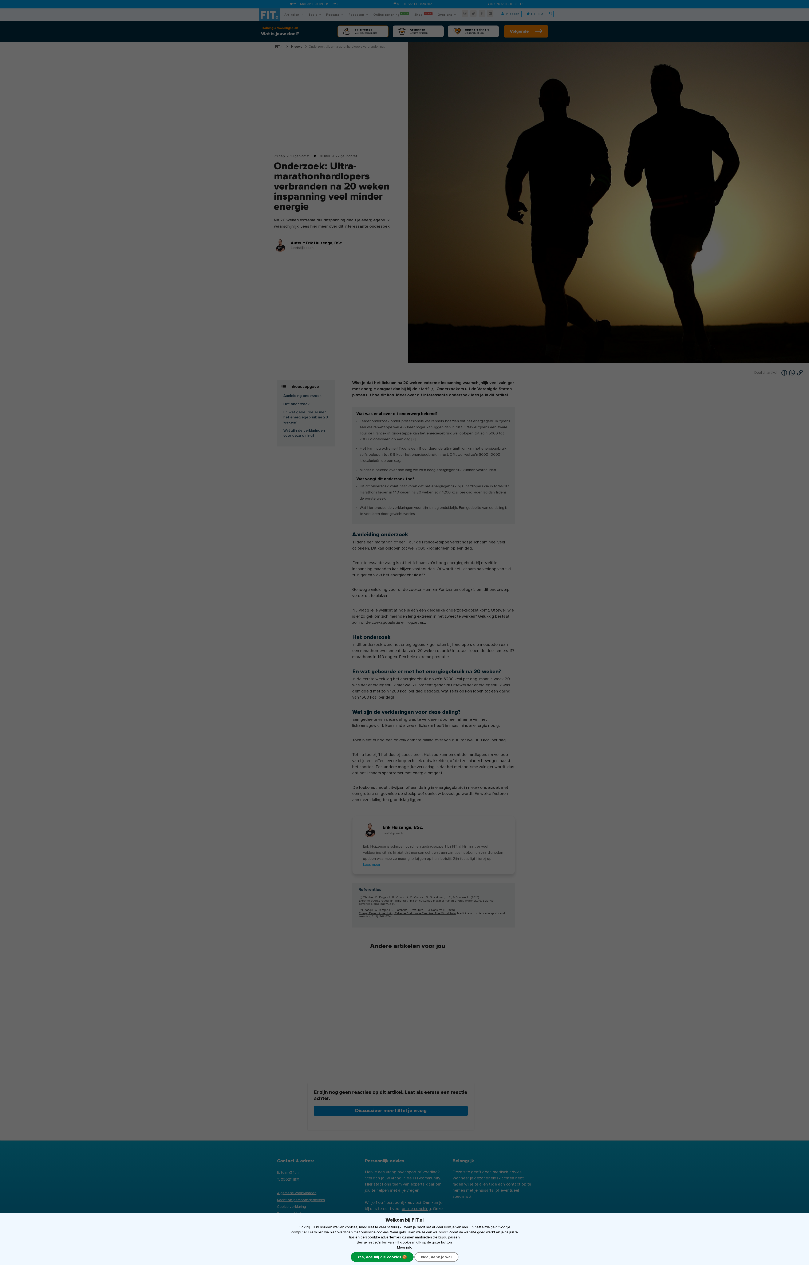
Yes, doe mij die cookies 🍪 (382, 1257)
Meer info (404, 1247)
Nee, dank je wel (436, 1257)
